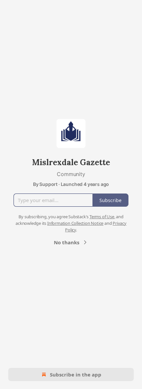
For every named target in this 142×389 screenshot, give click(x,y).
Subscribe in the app (75, 374)
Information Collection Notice (75, 223)
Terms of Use (101, 217)
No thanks (66, 242)
